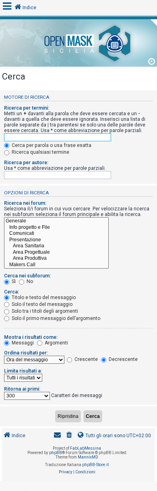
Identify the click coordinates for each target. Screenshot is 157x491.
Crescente (85, 359)
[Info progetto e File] (56, 227)
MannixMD (88, 457)
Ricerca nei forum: (25, 203)
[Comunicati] (56, 233)
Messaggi (22, 343)
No (29, 281)
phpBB (55, 452)
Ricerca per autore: (26, 162)
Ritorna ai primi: (22, 389)
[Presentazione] (56, 240)
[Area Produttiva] (56, 258)
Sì (13, 281)
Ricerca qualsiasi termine (39, 152)
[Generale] (56, 221)
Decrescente (122, 359)
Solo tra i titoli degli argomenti (44, 311)
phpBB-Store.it (95, 464)
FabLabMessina (85, 448)
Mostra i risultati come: (31, 337)
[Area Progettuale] (56, 252)
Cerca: (11, 292)
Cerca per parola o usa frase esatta (50, 145)
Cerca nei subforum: (27, 276)
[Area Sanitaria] (56, 246)
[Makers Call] (56, 265)
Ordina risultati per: (26, 353)
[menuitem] (69, 435)
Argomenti (55, 343)
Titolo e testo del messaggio (43, 297)
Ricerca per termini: (26, 108)
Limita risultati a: (23, 371)
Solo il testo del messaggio (41, 304)
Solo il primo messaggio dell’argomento (55, 318)
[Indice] (78, 41)
